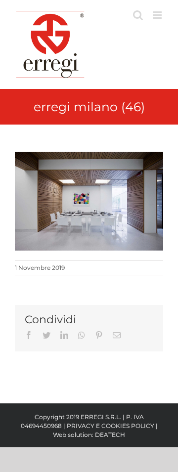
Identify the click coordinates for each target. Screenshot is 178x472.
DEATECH (110, 434)
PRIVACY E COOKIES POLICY (110, 425)
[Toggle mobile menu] (158, 15)
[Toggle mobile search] (138, 15)
